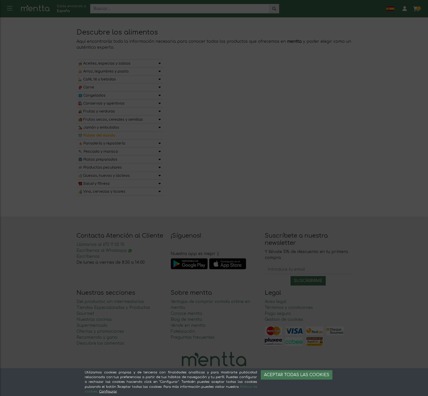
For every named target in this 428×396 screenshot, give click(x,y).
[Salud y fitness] (159, 183)
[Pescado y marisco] (159, 151)
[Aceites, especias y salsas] (159, 63)
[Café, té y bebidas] (159, 79)
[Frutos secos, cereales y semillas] (159, 119)
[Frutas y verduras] (159, 111)
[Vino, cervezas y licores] (159, 191)
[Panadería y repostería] (159, 143)
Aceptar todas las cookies (296, 375)
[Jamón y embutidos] (159, 127)
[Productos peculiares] (159, 167)
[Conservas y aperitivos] (159, 103)
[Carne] (159, 87)
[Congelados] (159, 95)
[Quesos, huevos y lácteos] (159, 176)
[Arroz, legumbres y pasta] (159, 71)
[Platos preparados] (159, 159)
